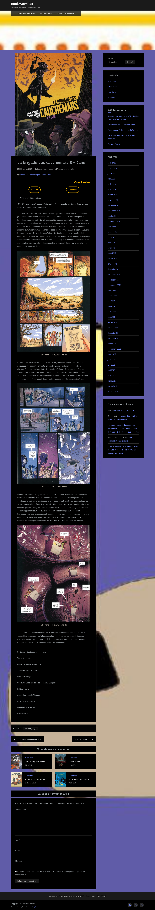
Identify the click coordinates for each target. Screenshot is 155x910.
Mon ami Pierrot (114, 144)
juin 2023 (111, 365)
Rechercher (112, 58)
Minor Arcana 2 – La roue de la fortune (123, 130)
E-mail (18, 850)
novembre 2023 (114, 338)
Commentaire (21, 809)
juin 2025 (111, 237)
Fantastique (35, 174)
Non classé (112, 97)
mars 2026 (112, 189)
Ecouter (34, 189)
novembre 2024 (114, 274)
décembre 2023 (114, 333)
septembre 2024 (114, 285)
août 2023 (112, 354)
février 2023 (112, 386)
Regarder (73, 189)
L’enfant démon (74, 761)
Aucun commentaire (66, 169)
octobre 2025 (113, 216)
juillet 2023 (112, 359)
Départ (130, 62)
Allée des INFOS (46, 13)
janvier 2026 (113, 200)
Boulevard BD (22, 4)
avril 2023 (112, 375)
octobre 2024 (113, 280)
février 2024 (112, 322)
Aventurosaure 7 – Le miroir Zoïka (121, 124)
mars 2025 (112, 253)
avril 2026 (112, 184)
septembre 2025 (114, 221)
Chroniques (25, 174)
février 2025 (112, 258)
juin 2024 (111, 301)
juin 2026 (111, 173)
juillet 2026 (112, 168)
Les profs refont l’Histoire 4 (124, 410)
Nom (17, 840)
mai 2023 (111, 370)
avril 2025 (112, 248)
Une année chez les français (35, 779)
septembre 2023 (114, 349)
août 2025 (112, 226)
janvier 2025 (113, 264)
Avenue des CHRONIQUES (27, 13)
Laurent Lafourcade (45, 169)
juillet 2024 (112, 295)
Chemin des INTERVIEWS (65, 13)
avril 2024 (112, 311)
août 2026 (112, 163)
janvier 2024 (113, 327)
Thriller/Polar (46, 174)
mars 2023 (112, 381)
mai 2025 (111, 242)
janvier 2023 (113, 391)
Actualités (112, 81)
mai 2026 (111, 179)
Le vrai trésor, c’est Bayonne (79, 779)
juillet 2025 (112, 232)
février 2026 (112, 194)
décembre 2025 (114, 205)
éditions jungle (31, 728)
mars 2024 (112, 317)
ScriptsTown (36, 907)
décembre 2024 (114, 269)
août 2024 (112, 290)
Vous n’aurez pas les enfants (35, 761)
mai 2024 (111, 306)
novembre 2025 (114, 210)
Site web (18, 861)
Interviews (112, 92)
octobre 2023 (113, 343)
